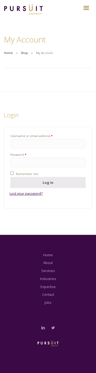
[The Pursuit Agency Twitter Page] (53, 327)
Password (18, 155)
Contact (48, 294)
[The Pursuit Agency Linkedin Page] (43, 327)
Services (48, 270)
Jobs (48, 302)
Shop (24, 53)
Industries (48, 278)
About (48, 262)
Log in (48, 182)
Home (8, 53)
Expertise (48, 286)
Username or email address (31, 136)
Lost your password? (26, 193)
